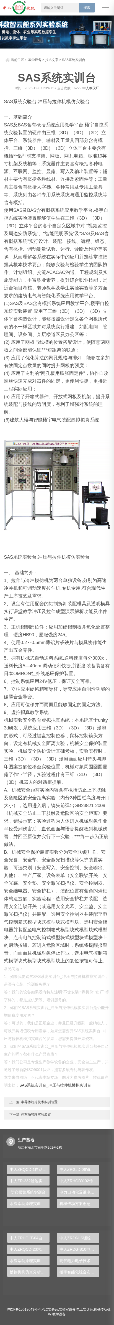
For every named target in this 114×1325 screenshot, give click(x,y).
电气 (32, 295)
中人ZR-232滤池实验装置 (30, 1181)
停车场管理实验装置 (35, 1115)
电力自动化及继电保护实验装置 (79, 1192)
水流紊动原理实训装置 (29, 1203)
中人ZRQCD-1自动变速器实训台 (30, 1169)
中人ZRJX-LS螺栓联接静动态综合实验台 (79, 1238)
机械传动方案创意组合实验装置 (79, 1203)
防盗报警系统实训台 (28, 1192)
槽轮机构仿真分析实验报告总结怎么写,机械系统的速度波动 (30, 1272)
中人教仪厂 (90, 88)
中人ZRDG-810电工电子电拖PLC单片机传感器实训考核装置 (79, 1249)
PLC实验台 (50, 1309)
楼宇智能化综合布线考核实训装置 (79, 1272)
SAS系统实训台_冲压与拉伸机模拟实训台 (55, 1085)
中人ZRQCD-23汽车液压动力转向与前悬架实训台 (30, 1249)
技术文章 (51, 60)
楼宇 (89, 125)
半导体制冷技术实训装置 (39, 1102)
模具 (81, 603)
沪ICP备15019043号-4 (24, 1309)
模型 (32, 922)
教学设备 (35, 60)
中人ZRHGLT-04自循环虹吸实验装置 (30, 1238)
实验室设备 (67, 1309)
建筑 (22, 295)
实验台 (29, 101)
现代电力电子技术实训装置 (79, 1260)
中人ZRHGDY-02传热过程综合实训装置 (79, 1181)
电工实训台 (84, 1309)
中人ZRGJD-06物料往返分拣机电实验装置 (79, 1169)
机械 (25, 658)
